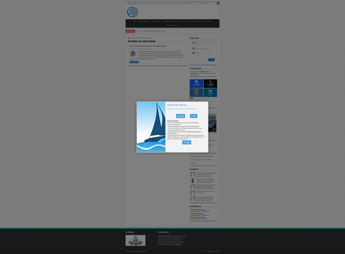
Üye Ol (182, 116)
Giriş (194, 116)
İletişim (188, 142)
